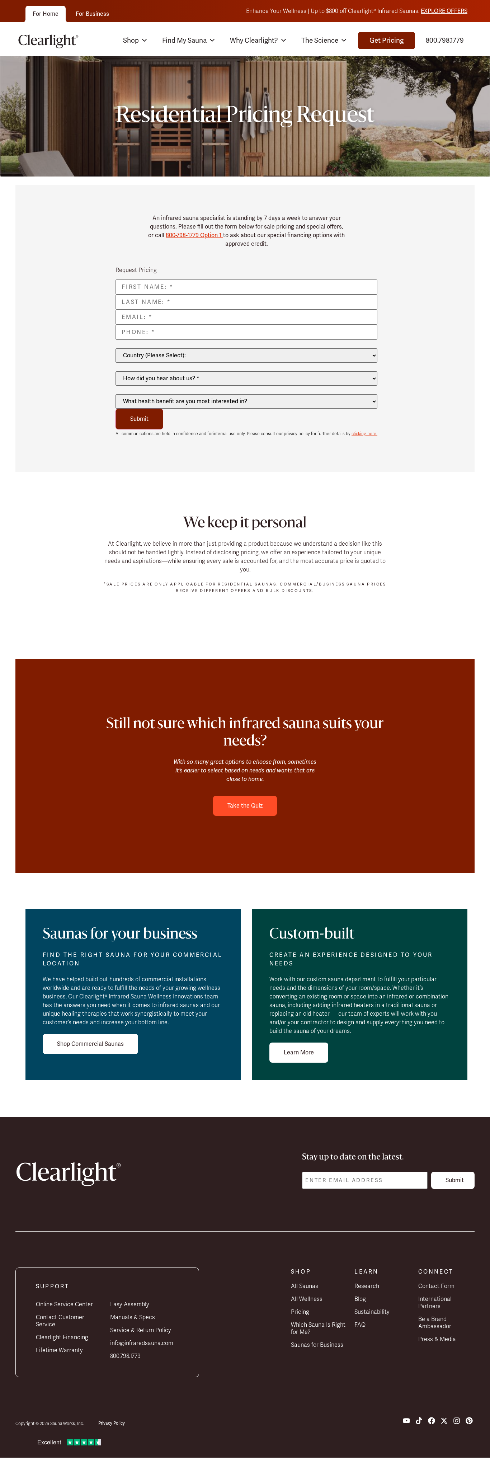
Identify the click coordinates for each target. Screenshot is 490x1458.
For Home (45, 14)
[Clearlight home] (50, 41)
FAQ (360, 1324)
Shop (131, 40)
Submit (139, 419)
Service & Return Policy (140, 1330)
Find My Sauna (184, 40)
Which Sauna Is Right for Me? (318, 1328)
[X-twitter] (444, 1420)
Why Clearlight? (254, 40)
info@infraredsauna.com (141, 1343)
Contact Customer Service (60, 1321)
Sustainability (372, 1312)
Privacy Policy (111, 1423)
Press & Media (437, 1339)
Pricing (300, 1312)
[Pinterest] (469, 1420)
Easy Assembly (129, 1304)
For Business (92, 14)
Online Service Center (64, 1304)
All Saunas (304, 1286)
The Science (319, 40)
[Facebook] (431, 1420)
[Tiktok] (419, 1420)
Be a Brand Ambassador (434, 1323)
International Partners (435, 1302)
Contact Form (436, 1286)
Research (366, 1286)
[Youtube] (406, 1420)
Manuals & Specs (132, 1317)
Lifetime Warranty (59, 1350)
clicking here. (364, 433)
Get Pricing (386, 40)
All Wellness (306, 1299)
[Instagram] (456, 1420)
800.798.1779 (445, 40)
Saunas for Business (317, 1345)
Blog (360, 1299)
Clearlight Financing (62, 1337)
